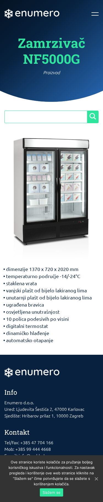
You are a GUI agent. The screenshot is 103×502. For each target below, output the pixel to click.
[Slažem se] (96, 478)
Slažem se (51, 492)
